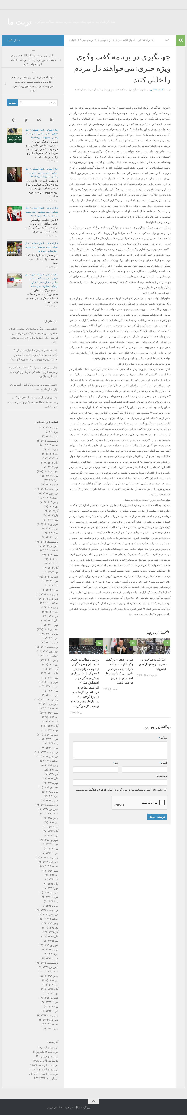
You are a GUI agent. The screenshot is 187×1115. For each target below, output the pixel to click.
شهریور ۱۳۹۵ (50, 945)
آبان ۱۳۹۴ (53, 989)
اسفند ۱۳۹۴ (51, 971)
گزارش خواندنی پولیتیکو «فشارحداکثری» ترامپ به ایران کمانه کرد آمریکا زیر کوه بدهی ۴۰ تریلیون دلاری (33, 372)
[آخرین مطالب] (13, 120)
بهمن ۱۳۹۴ (52, 976)
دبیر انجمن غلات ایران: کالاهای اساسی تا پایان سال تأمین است (41, 259)
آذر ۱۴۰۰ (53, 668)
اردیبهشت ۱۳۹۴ (49, 1015)
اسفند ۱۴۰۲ (51, 550)
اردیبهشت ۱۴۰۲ (49, 594)
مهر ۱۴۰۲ (53, 572)
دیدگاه (163, 738)
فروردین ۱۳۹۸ (50, 809)
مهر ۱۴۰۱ (53, 625)
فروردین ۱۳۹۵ (50, 967)
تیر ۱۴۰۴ (53, 480)
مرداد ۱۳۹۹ (52, 739)
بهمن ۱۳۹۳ (52, 1028)
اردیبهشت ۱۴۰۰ (49, 699)
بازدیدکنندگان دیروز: (47, 1060)
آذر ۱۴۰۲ (53, 563)
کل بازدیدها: (51, 1078)
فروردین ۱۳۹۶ (50, 914)
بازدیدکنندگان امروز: (46, 1052)
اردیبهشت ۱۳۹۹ (49, 752)
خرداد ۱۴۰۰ (52, 695)
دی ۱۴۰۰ (53, 664)
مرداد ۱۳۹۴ (52, 1002)
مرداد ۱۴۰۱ (52, 633)
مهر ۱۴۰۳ (53, 519)
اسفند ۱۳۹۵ (51, 919)
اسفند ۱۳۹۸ (51, 761)
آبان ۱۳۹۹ (53, 725)
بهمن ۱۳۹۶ (52, 870)
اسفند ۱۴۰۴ (51, 445)
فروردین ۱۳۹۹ (50, 756)
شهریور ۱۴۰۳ (50, 524)
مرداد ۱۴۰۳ (52, 528)
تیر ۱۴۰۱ (53, 638)
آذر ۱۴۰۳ (53, 511)
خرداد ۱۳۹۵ (52, 958)
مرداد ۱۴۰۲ (52, 581)
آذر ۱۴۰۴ (53, 458)
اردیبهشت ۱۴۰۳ (49, 541)
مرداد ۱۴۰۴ (52, 475)
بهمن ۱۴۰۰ (52, 660)
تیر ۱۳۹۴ (53, 1006)
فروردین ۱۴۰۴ (50, 493)
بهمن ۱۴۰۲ (52, 554)
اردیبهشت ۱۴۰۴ (49, 489)
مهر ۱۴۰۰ (53, 677)
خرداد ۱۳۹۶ (52, 905)
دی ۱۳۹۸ (53, 769)
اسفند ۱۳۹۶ (51, 866)
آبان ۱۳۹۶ (53, 883)
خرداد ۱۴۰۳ (52, 537)
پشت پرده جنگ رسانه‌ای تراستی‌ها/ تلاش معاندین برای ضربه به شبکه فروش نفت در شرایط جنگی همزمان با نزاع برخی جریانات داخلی (41, 149)
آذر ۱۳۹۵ (53, 932)
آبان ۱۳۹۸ (53, 778)
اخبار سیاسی (89, 40)
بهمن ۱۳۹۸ (52, 765)
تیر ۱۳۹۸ (53, 796)
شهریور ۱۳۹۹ (50, 734)
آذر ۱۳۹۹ (53, 721)
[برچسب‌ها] (52, 120)
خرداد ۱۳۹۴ (52, 1011)
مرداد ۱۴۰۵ (52, 427)
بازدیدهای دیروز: (49, 1056)
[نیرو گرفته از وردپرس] (77, 1107)
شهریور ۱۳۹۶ (50, 892)
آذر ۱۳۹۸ (53, 774)
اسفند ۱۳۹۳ (51, 1024)
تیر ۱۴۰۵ (53, 432)
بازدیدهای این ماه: (48, 1069)
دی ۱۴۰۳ (53, 506)
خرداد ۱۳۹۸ (52, 800)
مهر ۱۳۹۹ (53, 730)
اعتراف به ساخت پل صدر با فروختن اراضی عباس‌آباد (153, 664)
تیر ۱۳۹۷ (53, 848)
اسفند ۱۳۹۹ (51, 708)
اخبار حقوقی (107, 40)
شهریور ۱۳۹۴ (50, 997)
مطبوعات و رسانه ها (40, 137)
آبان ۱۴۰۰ (53, 673)
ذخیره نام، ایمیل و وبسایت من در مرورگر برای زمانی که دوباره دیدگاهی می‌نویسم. (119, 789)
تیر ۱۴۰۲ (53, 585)
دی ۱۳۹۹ (53, 717)
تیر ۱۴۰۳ (53, 532)
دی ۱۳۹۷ (53, 822)
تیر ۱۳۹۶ (53, 901)
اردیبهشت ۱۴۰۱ (49, 647)
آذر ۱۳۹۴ (53, 984)
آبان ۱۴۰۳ (53, 515)
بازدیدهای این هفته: (47, 1065)
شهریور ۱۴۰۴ (50, 471)
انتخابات (74, 40)
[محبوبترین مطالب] (26, 120)
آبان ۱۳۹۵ (53, 936)
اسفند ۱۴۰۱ (51, 603)
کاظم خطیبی (156, 89)
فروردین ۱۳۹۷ (50, 861)
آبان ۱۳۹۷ (53, 831)
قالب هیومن (52, 1107)
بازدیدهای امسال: (48, 1074)
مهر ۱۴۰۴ (53, 467)
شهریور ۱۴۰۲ (50, 576)
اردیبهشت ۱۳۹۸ (49, 804)
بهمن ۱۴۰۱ (52, 607)
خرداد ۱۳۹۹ (52, 747)
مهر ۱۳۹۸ (53, 783)
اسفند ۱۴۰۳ (51, 497)
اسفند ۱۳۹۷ (51, 813)
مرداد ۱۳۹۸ (52, 791)
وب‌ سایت (162, 775)
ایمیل (163, 762)
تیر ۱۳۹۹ (53, 743)
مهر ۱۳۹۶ (53, 888)
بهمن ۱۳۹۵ (52, 923)
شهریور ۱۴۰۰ (50, 682)
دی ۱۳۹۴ (53, 980)
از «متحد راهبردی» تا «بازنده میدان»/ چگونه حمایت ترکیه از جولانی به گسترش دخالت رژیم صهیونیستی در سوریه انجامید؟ (41, 188)
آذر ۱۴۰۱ (53, 616)
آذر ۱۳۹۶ (53, 879)
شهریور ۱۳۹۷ (50, 840)
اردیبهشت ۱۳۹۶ (49, 910)
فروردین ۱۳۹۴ (50, 1019)
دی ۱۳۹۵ (53, 927)
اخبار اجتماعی (145, 40)
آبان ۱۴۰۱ (53, 620)
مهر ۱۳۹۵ (53, 940)
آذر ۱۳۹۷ (53, 826)
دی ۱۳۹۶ (53, 875)
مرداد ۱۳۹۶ (52, 897)
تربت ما (19, 22)
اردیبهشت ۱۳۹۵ (49, 962)
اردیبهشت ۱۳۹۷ (49, 857)
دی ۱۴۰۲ (53, 559)
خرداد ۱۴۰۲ (52, 589)
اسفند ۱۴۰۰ (51, 655)
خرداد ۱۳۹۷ (52, 853)
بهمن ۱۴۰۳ (52, 502)
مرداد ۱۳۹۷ (52, 844)
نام (115, 762)
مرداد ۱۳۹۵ (52, 949)
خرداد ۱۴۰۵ (52, 436)
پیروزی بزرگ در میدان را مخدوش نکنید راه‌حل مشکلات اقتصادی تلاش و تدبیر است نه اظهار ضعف (33, 402)
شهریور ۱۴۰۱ (50, 629)
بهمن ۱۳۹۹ (52, 712)
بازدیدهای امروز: (49, 1047)
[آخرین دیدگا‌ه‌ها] (39, 120)
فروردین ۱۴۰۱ (50, 651)
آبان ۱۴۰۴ (53, 462)
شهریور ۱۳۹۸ (50, 787)
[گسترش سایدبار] (180, 40)
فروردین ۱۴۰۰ (50, 704)
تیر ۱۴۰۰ (53, 690)
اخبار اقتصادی (126, 40)
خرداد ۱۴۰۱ (52, 642)
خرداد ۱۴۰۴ (52, 484)
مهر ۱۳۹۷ (53, 835)
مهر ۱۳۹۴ (53, 993)
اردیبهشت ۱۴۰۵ (49, 440)
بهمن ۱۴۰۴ (52, 449)
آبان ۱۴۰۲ (53, 568)
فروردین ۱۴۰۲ (50, 598)
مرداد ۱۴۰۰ (52, 686)
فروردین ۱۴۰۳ (50, 546)
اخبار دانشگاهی (43, 278)
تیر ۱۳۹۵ (53, 954)
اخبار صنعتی (30, 247)
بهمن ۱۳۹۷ (52, 818)
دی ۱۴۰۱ (53, 611)
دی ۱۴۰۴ (53, 454)
